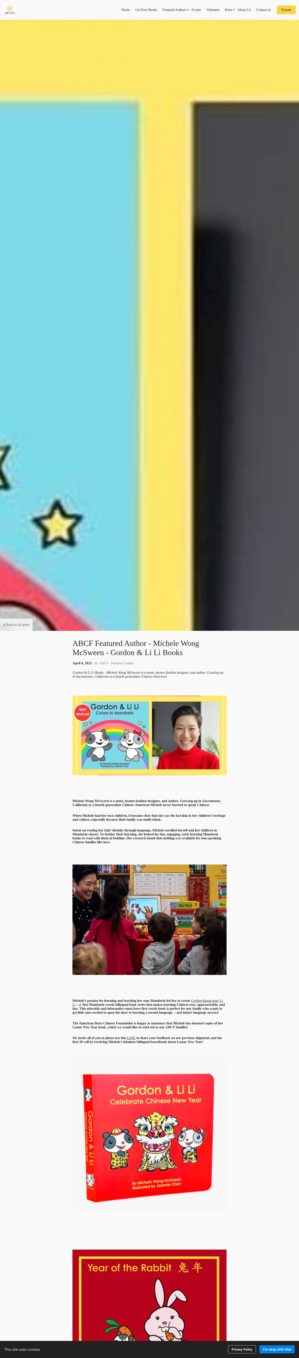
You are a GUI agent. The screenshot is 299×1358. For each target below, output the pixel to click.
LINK (131, 1038)
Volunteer (213, 10)
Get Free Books (146, 10)
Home (125, 10)
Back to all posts (17, 624)
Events (196, 10)
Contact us (263, 10)
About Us (244, 10)
